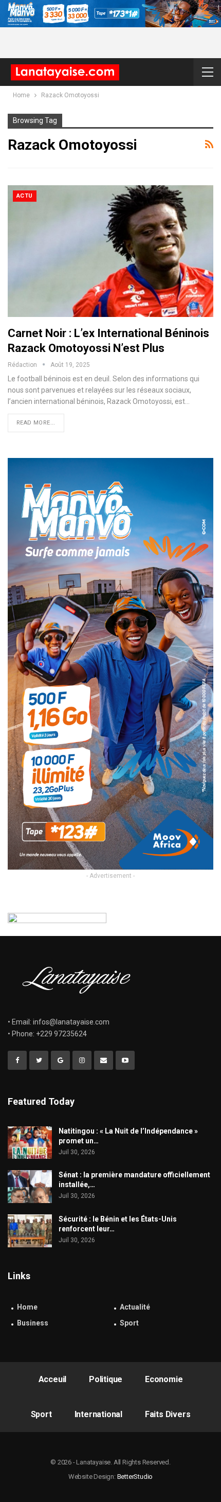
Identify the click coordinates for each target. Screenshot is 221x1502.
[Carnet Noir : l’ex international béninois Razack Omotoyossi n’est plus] (110, 251)
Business (32, 1323)
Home (27, 1307)
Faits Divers (168, 1414)
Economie (163, 1379)
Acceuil (53, 1379)
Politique (105, 1379)
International (98, 1414)
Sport (129, 1323)
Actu (24, 195)
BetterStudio (135, 1476)
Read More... (36, 422)
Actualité (135, 1307)
